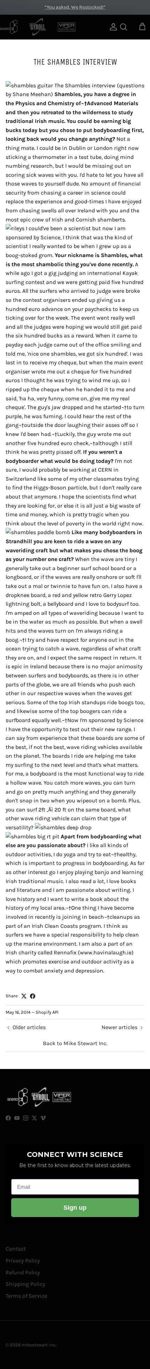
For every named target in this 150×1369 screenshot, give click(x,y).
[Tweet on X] (24, 996)
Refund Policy (23, 1272)
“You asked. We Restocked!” (75, 7)
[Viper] (66, 27)
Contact (16, 1248)
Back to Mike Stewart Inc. (75, 1043)
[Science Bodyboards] (8, 27)
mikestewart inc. (39, 1344)
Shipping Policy (25, 1284)
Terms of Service (26, 1295)
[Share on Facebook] (32, 996)
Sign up (75, 1207)
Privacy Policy (23, 1260)
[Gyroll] (37, 27)
